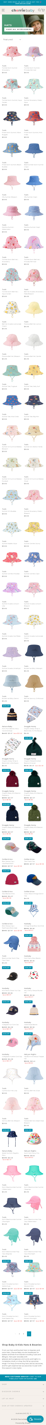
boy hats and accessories (32, 1363)
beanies (33, 1350)
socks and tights (31, 1359)
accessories (34, 1361)
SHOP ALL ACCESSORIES (19, 29)
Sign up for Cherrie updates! (17, 1406)
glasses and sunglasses (11, 1359)
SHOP (4, 1384)
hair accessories (25, 1366)
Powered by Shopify (23, 1423)
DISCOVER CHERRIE (11, 1391)
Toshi (35, 1354)
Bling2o (5, 1357)
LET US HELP (8, 1398)
